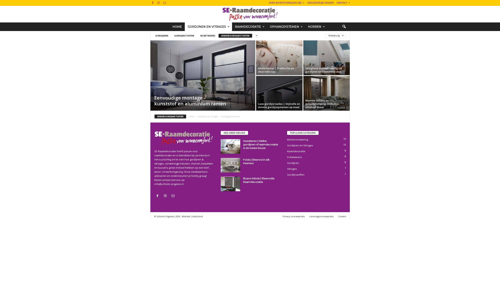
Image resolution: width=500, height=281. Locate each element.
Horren (314, 26)
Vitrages (292, 169)
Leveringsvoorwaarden (321, 216)
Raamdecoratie (248, 26)
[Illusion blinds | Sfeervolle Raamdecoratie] (230, 184)
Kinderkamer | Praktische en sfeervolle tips (276, 70)
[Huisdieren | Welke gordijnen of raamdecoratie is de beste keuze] (230, 146)
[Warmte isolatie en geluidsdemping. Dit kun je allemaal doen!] (326, 93)
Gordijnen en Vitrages (207, 26)
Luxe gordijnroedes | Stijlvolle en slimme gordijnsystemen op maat (279, 105)
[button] (344, 26)
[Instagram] (158, 3)
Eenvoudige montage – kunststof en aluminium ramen (190, 100)
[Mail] (164, 3)
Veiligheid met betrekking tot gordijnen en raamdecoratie (323, 70)
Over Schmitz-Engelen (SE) (285, 2)
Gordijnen (161, 35)
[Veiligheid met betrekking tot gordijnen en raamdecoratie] (326, 57)
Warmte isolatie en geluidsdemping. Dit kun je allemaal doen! (322, 104)
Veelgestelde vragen (320, 2)
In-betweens (207, 35)
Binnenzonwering (297, 139)
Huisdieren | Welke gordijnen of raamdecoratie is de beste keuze (260, 144)
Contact (342, 2)
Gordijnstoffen (184, 35)
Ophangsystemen (284, 26)
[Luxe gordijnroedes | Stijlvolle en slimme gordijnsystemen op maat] (279, 93)
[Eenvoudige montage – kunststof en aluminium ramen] (202, 75)
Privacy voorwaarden (294, 216)
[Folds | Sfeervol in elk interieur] (230, 165)
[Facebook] (152, 3)
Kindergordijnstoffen (235, 35)
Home (177, 26)
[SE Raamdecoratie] (250, 14)
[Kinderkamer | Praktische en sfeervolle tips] (279, 57)
